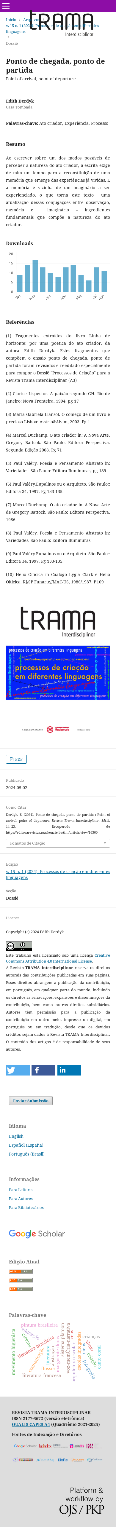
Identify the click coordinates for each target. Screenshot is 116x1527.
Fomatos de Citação (28, 843)
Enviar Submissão (30, 1100)
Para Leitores (21, 1189)
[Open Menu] (6, 6)
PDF (18, 759)
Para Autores (21, 1198)
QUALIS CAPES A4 (31, 1424)
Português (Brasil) (27, 1154)
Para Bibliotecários (26, 1207)
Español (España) (26, 1145)
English (16, 1136)
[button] (18, 1070)
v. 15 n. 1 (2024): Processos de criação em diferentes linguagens (52, 28)
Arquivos (31, 19)
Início (11, 19)
